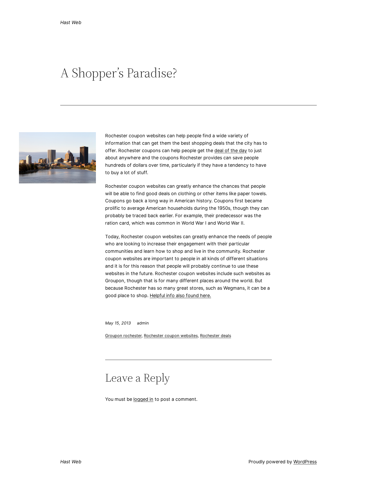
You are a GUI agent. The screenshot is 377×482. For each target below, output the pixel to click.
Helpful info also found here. (180, 295)
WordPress (305, 461)
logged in (143, 399)
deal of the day (230, 150)
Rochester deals (215, 335)
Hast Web (70, 22)
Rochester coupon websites (171, 335)
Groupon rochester (123, 335)
